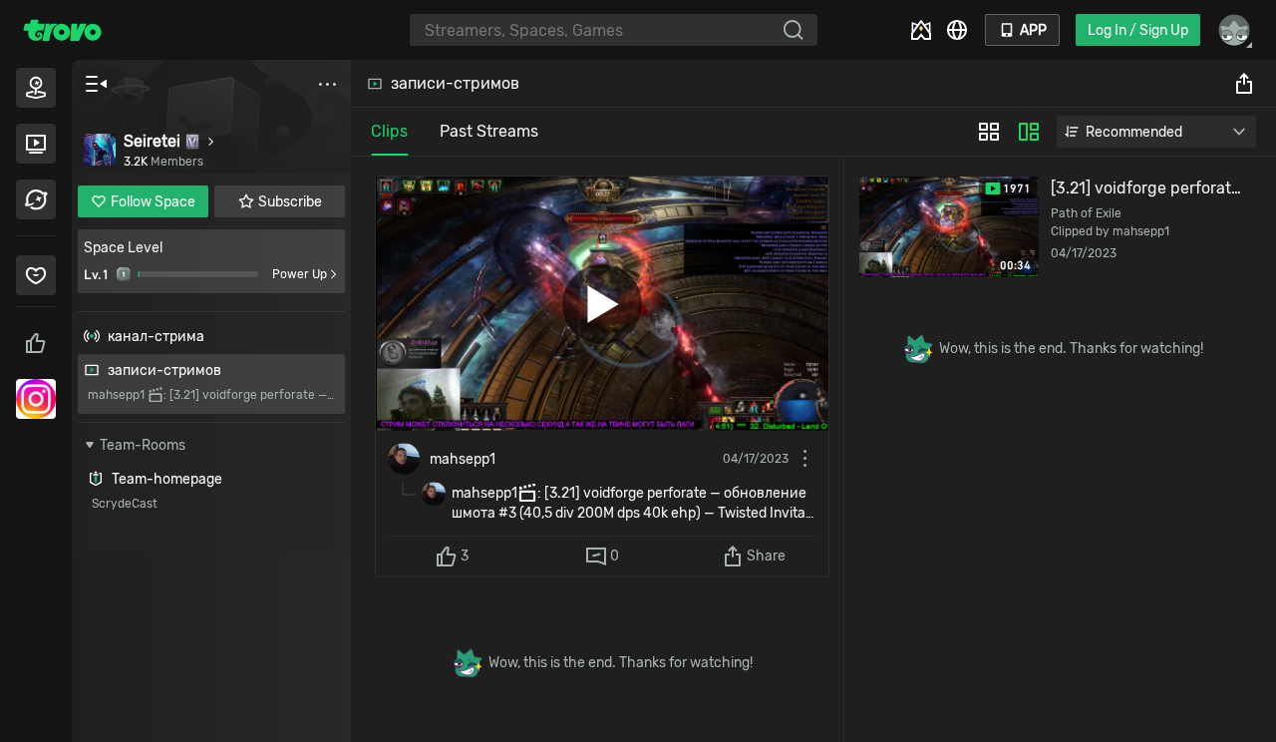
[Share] (1244, 84)
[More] (327, 84)
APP (1033, 30)
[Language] (957, 30)
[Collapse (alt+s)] (96, 84)
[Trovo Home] (62, 30)
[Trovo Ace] (921, 30)
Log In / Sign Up (1138, 30)
